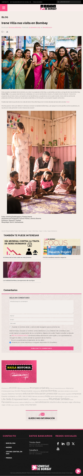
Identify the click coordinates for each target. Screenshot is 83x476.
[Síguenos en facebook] (58, 444)
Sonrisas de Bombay (15, 27)
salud (26, 402)
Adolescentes (36, 391)
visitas (22, 405)
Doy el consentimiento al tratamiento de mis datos (27, 340)
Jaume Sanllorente (56, 396)
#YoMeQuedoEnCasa (8, 391)
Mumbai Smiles (59, 399)
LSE (30, 399)
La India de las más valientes (70, 396)
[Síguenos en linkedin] (63, 444)
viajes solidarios (52, 231)
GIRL (20, 396)
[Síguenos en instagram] (68, 444)
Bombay (52, 390)
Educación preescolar (46, 393)
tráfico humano (62, 402)
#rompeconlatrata (39, 388)
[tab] (15, 443)
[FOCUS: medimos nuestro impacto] (61, 247)
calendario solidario (63, 391)
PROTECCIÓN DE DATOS (20, 335)
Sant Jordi (32, 402)
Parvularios (7, 402)
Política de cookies (45, 473)
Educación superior (65, 394)
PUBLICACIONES (37, 2)
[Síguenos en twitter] (73, 444)
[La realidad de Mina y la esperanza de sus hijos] (22, 270)
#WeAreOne (69, 388)
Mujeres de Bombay (43, 399)
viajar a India (43, 231)
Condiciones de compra (58, 473)
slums (53, 402)
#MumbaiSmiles (24, 388)
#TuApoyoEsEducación (59, 388)
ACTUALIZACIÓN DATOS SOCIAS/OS (20, 2)
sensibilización (22, 231)
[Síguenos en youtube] (58, 449)
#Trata (51, 388)
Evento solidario (8, 396)
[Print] (8, 32)
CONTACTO (5, 2)
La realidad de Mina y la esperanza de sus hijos (19, 280)
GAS (17, 396)
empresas (76, 394)
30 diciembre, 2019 (34, 27)
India (47, 396)
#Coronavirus (5, 388)
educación (28, 393)
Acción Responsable (8, 231)
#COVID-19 (14, 388)
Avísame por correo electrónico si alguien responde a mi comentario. (34, 342)
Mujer (16, 231)
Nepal (71, 399)
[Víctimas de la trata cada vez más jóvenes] (22, 247)
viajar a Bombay (33, 231)
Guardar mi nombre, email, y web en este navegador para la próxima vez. (36, 327)
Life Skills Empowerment (15, 399)
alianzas (44, 391)
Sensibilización (47, 27)
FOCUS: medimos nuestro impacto (54, 257)
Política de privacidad (33, 473)
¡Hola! (67, 102)
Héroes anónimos (38, 396)
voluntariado (30, 405)
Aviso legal (70, 473)
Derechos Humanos (15, 394)
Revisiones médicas (18, 402)
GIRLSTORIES (27, 396)
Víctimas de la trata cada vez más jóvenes (17, 257)
